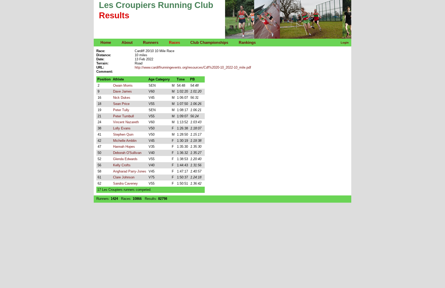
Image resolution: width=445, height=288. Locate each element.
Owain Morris (123, 85)
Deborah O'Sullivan (127, 153)
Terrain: (102, 63)
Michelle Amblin (124, 141)
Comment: (104, 71)
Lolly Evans (122, 128)
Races (174, 42)
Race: (100, 51)
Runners (150, 42)
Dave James (122, 91)
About (127, 42)
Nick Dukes (121, 98)
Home (105, 42)
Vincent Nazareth (126, 122)
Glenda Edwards (125, 159)
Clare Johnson (123, 177)
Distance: (103, 55)
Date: (100, 59)
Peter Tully (121, 110)
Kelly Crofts (122, 165)
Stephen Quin (123, 134)
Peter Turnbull (123, 116)
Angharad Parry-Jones (129, 171)
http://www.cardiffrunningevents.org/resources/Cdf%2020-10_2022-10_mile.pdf (193, 67)
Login (345, 42)
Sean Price (121, 104)
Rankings (247, 42)
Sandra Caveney (125, 183)
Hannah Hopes (124, 147)
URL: (100, 67)
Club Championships (209, 42)
